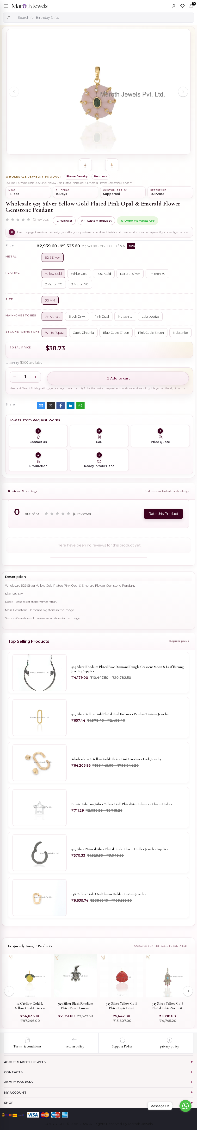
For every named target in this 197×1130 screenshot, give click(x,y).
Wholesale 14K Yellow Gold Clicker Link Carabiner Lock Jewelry (116, 759)
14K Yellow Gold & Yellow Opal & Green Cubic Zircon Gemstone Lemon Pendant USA (29, 1006)
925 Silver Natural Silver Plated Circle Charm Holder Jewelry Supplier (119, 849)
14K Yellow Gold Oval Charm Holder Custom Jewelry (108, 894)
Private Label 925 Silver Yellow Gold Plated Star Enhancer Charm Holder (121, 804)
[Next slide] (183, 91)
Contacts (13, 1072)
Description (15, 577)
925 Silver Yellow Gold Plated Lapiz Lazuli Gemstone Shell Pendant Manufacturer (121, 1006)
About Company (19, 1082)
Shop (9, 1102)
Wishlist (66, 220)
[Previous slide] (14, 91)
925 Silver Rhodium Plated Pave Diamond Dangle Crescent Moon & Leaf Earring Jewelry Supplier (127, 669)
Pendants (100, 176)
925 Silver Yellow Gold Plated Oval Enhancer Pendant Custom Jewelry (120, 714)
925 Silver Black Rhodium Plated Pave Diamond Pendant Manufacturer (75, 1006)
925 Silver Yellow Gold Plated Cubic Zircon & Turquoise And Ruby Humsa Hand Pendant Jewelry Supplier (167, 1006)
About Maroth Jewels (25, 1062)
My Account (15, 1092)
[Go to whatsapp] (185, 1106)
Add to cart (119, 378)
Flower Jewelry (77, 176)
